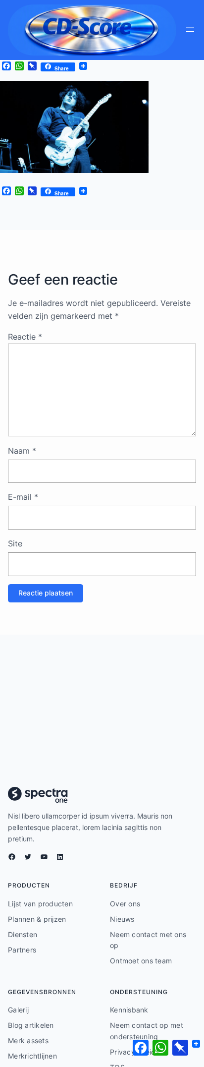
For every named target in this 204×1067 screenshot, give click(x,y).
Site (15, 543)
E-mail (23, 497)
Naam (22, 451)
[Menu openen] (190, 30)
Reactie (25, 337)
